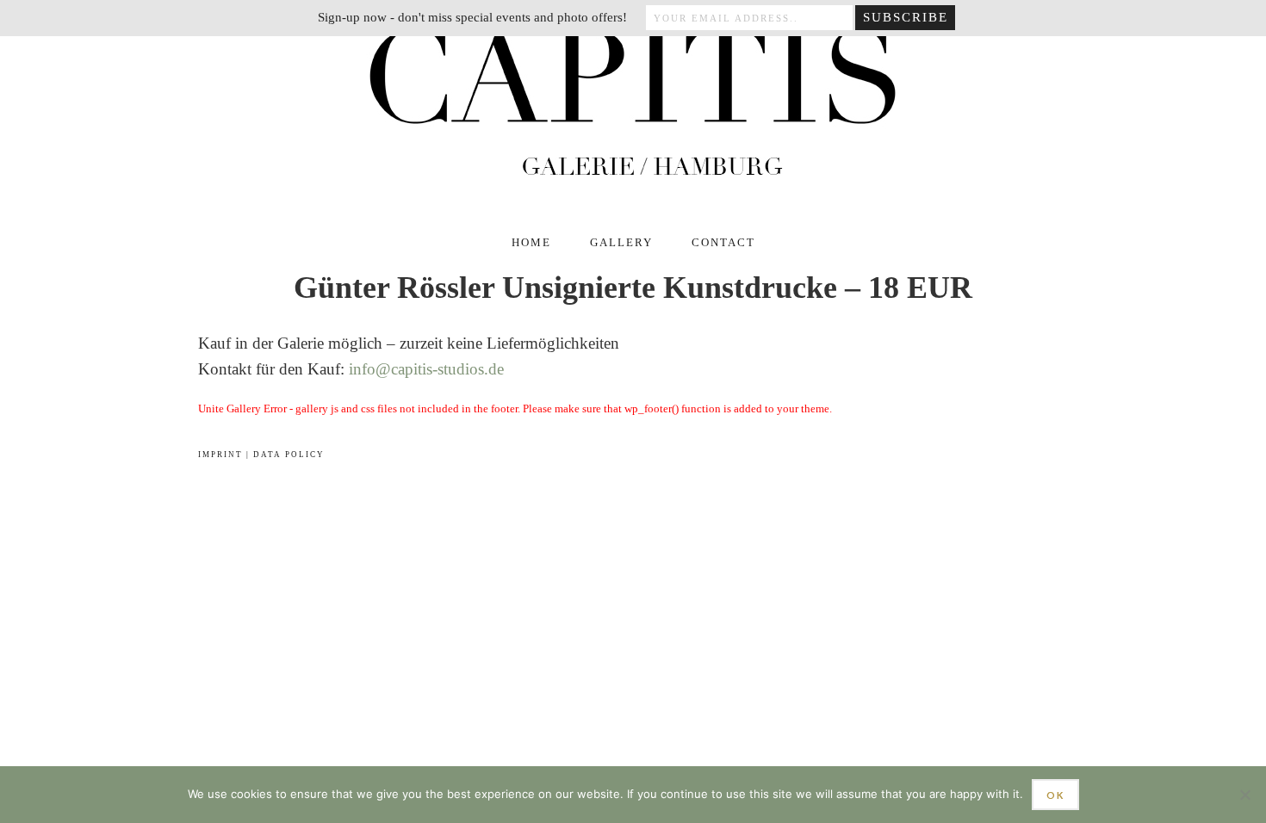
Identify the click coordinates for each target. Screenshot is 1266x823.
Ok (1055, 795)
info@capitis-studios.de (426, 369)
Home (531, 242)
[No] (1244, 794)
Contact (723, 242)
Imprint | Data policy (261, 454)
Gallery (621, 242)
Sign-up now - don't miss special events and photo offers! (472, 17)
